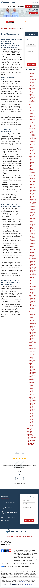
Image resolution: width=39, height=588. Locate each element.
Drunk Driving (33, 174)
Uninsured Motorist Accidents (32, 316)
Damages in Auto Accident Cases (33, 153)
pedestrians (6, 52)
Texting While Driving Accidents (33, 260)
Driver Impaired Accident (32, 292)
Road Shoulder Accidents (32, 329)
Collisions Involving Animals (32, 309)
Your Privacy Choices (8, 566)
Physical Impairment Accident (33, 384)
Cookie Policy (17, 566)
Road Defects (33, 286)
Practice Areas (7, 28)
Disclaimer (13, 536)
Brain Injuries (33, 248)
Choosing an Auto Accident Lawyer (33, 125)
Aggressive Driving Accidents (32, 236)
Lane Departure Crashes (32, 365)
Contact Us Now (33, 13)
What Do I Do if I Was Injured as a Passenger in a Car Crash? (33, 197)
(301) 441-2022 (33, 2)
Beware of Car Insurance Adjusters (33, 79)
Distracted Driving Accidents (32, 171)
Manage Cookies (25, 566)
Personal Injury (21, 6)
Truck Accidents (32, 427)
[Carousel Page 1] (17, 474)
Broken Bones (33, 265)
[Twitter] (5, 550)
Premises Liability (32, 441)
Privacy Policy (18, 536)
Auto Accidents (13, 28)
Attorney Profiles (11, 6)
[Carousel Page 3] (22, 474)
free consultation (17, 303)
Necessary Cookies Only (17, 584)
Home (3, 6)
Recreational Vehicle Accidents (33, 325)
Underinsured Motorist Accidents (33, 320)
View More (19, 478)
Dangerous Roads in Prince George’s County (32, 392)
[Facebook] (2, 550)
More (36, 6)
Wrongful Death (32, 437)
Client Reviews (19, 453)
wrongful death (17, 254)
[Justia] (7, 550)
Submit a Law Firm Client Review (19, 483)
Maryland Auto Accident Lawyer (33, 75)
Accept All (6, 584)
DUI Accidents (33, 279)
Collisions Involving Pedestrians (33, 304)
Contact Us (29, 6)
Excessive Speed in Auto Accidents (33, 96)
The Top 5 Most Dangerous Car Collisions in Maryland (33, 178)
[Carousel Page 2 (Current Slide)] (19, 474)
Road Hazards (33, 332)
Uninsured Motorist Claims (32, 158)
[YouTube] (10, 550)
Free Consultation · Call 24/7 (30, 1)
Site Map (24, 536)
